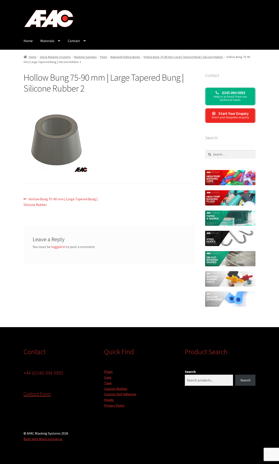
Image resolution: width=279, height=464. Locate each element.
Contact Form (37, 394)
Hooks (109, 400)
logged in (58, 247)
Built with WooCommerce (43, 439)
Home (28, 41)
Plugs (103, 57)
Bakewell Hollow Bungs (125, 57)
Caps (107, 377)
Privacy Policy (114, 405)
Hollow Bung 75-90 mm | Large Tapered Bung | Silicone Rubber (183, 57)
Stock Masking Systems (55, 57)
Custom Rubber (116, 388)
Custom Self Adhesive (120, 394)
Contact (74, 41)
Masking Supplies (85, 57)
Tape (108, 383)
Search (190, 371)
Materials (47, 41)
